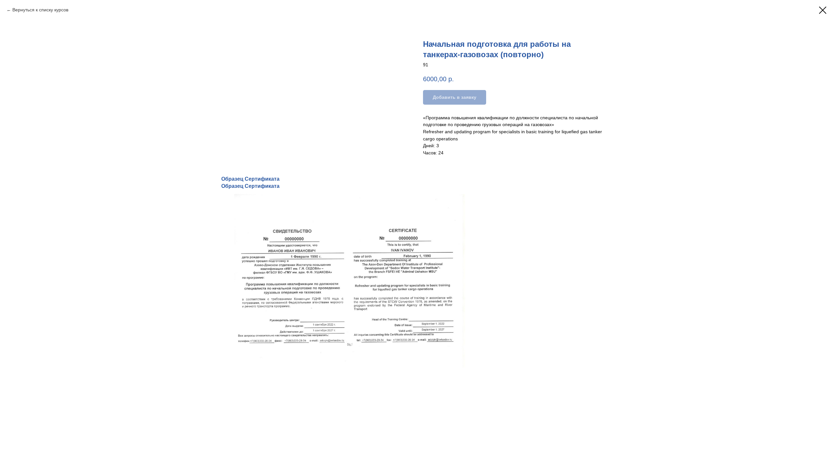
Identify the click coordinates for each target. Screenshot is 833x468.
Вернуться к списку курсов (40, 9)
